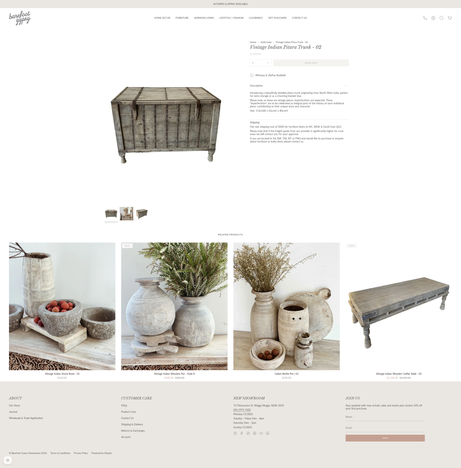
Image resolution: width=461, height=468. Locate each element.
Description (256, 85)
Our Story (14, 405)
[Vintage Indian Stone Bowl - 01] (62, 306)
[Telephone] (425, 18)
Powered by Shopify (101, 453)
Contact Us (127, 418)
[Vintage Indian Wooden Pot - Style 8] (174, 306)
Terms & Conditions (60, 453)
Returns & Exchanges (133, 430)
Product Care (128, 411)
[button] (162, 18)
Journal (13, 411)
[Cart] (450, 18)
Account (126, 436)
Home (253, 42)
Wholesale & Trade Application (26, 418)
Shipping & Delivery (132, 424)
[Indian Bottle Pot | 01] (286, 306)
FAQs (124, 405)
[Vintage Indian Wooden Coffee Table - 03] (399, 306)
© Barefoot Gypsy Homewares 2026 (28, 453)
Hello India (266, 42)
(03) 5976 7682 (242, 409)
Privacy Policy (81, 453)
